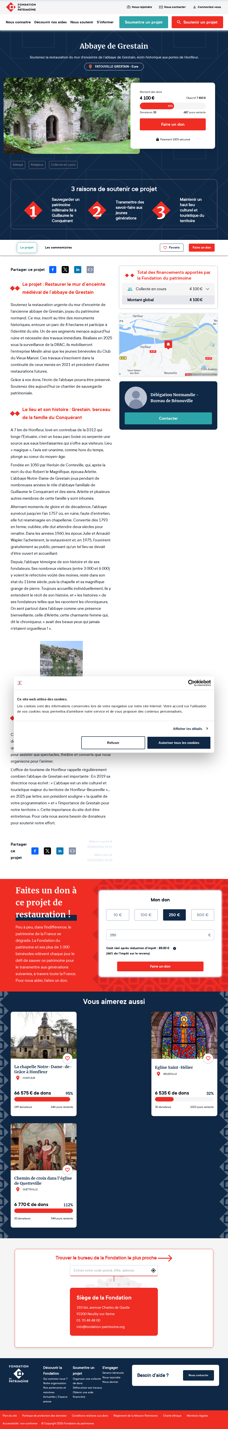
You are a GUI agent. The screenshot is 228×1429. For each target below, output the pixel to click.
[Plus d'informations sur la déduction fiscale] (174, 948)
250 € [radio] (174, 915)
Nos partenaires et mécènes (54, 1390)
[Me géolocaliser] (153, 1270)
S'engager (110, 1367)
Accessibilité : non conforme (20, 1423)
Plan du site (10, 1415)
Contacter (168, 418)
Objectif (196, 97)
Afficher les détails (187, 728)
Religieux (37, 165)
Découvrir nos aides (50, 22)
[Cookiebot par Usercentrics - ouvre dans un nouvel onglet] (191, 683)
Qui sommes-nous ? (55, 1378)
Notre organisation (54, 1383)
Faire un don (173, 124)
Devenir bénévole (113, 1372)
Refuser (113, 743)
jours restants (195, 112)
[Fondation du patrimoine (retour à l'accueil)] (21, 7)
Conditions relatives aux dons (90, 1415)
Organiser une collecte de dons (87, 1381)
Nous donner (110, 1381)
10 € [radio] (118, 915)
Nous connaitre (18, 22)
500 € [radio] (203, 915)
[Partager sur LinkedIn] (77, 269)
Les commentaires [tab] (58, 247)
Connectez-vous (209, 7)
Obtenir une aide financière (83, 1394)
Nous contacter (175, 7)
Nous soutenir (81, 22)
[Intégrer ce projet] (90, 269)
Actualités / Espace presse (55, 1399)
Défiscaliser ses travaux (87, 1387)
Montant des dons (151, 91)
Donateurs (148, 112)
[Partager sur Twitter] (65, 269)
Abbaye (18, 165)
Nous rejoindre (142, 7)
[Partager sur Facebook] (52, 269)
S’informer (105, 22)
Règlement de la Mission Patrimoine (136, 1415)
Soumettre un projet (144, 22)
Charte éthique (172, 1415)
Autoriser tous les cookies (179, 743)
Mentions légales (197, 1415)
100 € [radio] (146, 915)
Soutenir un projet (200, 22)
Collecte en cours (63, 165)
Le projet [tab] (27, 247)
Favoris (174, 247)
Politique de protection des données (44, 1415)
